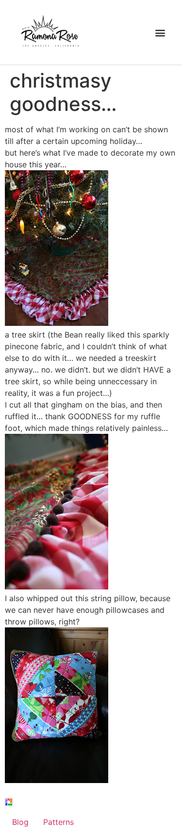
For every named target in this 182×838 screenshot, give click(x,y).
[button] (160, 32)
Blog (20, 822)
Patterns (58, 822)
